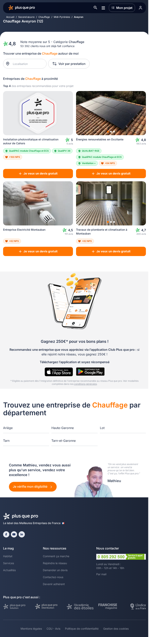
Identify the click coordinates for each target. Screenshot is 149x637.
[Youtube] (14, 534)
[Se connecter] (140, 8)
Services (8, 563)
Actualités (9, 570)
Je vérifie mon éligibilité (30, 486)
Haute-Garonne (62, 428)
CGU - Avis (53, 628)
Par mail (101, 574)
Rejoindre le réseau (55, 563)
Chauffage (44, 16)
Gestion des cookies (116, 628)
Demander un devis (55, 570)
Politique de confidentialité (82, 628)
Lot (102, 428)
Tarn (6, 441)
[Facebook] (6, 534)
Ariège (8, 428)
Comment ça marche (56, 556)
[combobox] (27, 64)
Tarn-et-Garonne (63, 441)
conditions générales (85, 384)
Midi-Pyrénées (62, 16)
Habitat (7, 556)
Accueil (10, 16)
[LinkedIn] (22, 534)
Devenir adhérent (54, 584)
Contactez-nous (53, 577)
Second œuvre (26, 16)
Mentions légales (31, 628)
